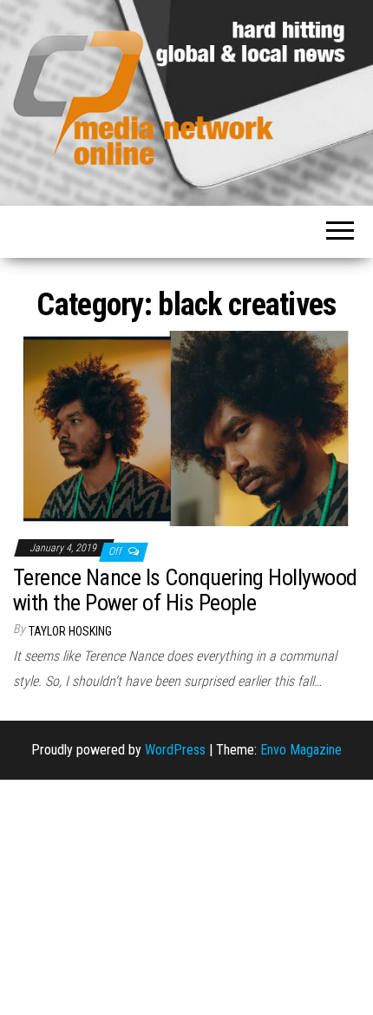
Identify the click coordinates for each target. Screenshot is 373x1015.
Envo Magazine (301, 749)
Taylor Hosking (70, 631)
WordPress (175, 749)
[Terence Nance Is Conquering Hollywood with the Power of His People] (186, 427)
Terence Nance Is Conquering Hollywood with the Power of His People (185, 590)
